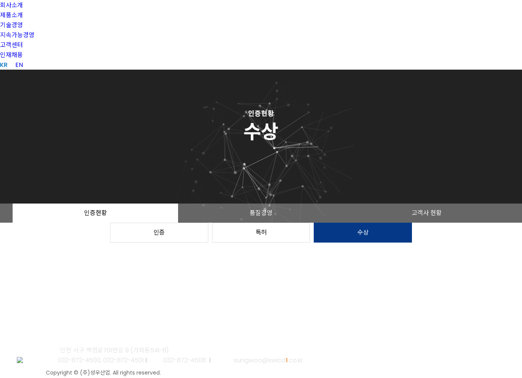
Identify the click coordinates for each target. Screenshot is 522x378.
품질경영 (261, 213)
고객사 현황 (427, 213)
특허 (261, 232)
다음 (67, 317)
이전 (54, 317)
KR (4, 64)
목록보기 (35, 317)
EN (19, 64)
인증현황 (95, 213)
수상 (362, 232)
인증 (159, 232)
